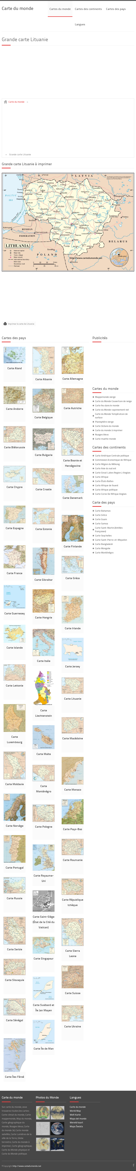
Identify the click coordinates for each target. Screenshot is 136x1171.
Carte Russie (14, 898)
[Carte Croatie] (44, 483)
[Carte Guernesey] (15, 607)
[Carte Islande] (15, 641)
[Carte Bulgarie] (44, 449)
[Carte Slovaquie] (15, 974)
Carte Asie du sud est (105, 468)
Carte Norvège (14, 826)
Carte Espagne (15, 528)
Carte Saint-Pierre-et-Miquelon (111, 539)
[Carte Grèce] (73, 572)
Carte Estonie (43, 529)
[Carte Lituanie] (73, 693)
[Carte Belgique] (44, 411)
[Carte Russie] (15, 892)
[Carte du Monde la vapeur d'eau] (57, 1113)
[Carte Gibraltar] (44, 574)
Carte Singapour (43, 958)
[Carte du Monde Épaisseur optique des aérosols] (42, 1144)
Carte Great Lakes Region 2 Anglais (112, 472)
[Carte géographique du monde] (57, 1144)
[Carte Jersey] (73, 660)
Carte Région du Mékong (107, 464)
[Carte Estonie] (44, 523)
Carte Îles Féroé (14, 1077)
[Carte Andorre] (15, 403)
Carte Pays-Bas (72, 829)
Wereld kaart (76, 1122)
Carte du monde (17, 8)
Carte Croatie (44, 489)
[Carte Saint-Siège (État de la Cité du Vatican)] (44, 911)
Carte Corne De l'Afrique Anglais (110, 493)
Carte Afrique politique (106, 489)
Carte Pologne (43, 826)
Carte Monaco (72, 789)
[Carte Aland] (15, 362)
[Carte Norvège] (15, 820)
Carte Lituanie (72, 698)
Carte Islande (15, 647)
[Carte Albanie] (44, 373)
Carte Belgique (44, 417)
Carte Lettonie (14, 685)
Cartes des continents (88, 9)
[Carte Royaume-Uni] (44, 869)
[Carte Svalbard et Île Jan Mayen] (44, 999)
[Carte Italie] (44, 655)
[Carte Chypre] (15, 481)
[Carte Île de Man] (44, 1042)
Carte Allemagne (73, 379)
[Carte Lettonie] (15, 679)
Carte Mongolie (102, 548)
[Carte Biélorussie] (15, 441)
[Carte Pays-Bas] (73, 823)
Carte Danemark (73, 498)
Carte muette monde (105, 438)
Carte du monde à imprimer (109, 430)
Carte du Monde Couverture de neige (113, 401)
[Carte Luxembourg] (15, 731)
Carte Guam (101, 519)
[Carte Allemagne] (73, 373)
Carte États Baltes (104, 481)
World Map (75, 1110)
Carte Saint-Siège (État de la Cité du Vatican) (44, 922)
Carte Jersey (72, 666)
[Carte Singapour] (44, 952)
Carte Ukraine (72, 1026)
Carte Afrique (101, 476)
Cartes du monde (60, 9)
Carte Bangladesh (104, 544)
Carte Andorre (14, 409)
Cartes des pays (116, 9)
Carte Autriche (72, 408)
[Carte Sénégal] (15, 1014)
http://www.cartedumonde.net (27, 1165)
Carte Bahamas (102, 510)
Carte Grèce (73, 578)
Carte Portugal (15, 867)
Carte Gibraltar (44, 580)
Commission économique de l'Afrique (113, 459)
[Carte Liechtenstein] (44, 704)
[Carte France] (15, 567)
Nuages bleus (102, 434)
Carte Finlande (73, 546)
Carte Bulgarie (43, 455)
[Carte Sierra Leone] (73, 945)
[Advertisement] (68, 73)
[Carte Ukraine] (73, 1020)
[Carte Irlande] (73, 622)
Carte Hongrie (43, 617)
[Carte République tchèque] (73, 894)
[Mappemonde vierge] (42, 1129)
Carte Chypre (14, 487)
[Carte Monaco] (73, 783)
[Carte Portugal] (15, 861)
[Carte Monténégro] (44, 780)
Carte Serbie (14, 949)
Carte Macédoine (72, 738)
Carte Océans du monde (107, 426)
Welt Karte (75, 1114)
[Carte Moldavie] (15, 778)
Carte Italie (43, 661)
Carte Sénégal (14, 1020)
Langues (80, 24)
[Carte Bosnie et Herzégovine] (73, 454)
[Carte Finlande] (73, 540)
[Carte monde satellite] (57, 1129)
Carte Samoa (101, 523)
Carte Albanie (43, 379)
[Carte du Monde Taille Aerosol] (42, 1113)
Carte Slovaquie (14, 980)
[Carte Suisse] (73, 987)
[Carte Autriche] (73, 402)
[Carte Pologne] (44, 821)
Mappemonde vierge (105, 396)
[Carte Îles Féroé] (15, 1071)
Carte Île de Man (44, 1048)
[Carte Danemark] (73, 492)
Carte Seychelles (103, 535)
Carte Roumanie (73, 860)
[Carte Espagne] (15, 522)
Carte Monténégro (104, 552)
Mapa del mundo (78, 1118)
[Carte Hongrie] (44, 611)
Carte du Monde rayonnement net (112, 409)
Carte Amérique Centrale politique (112, 455)
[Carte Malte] (44, 748)
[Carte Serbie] (15, 943)
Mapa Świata (76, 1126)
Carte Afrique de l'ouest (106, 485)
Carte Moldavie (14, 784)
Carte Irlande (73, 628)
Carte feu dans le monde (107, 405)
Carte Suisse (72, 993)
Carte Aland (14, 368)
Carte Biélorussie (14, 447)
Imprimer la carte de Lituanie (21, 323)
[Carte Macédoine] (73, 732)
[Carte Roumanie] (73, 854)
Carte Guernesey (14, 613)
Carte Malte (43, 754)
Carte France (14, 573)
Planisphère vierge (104, 421)
